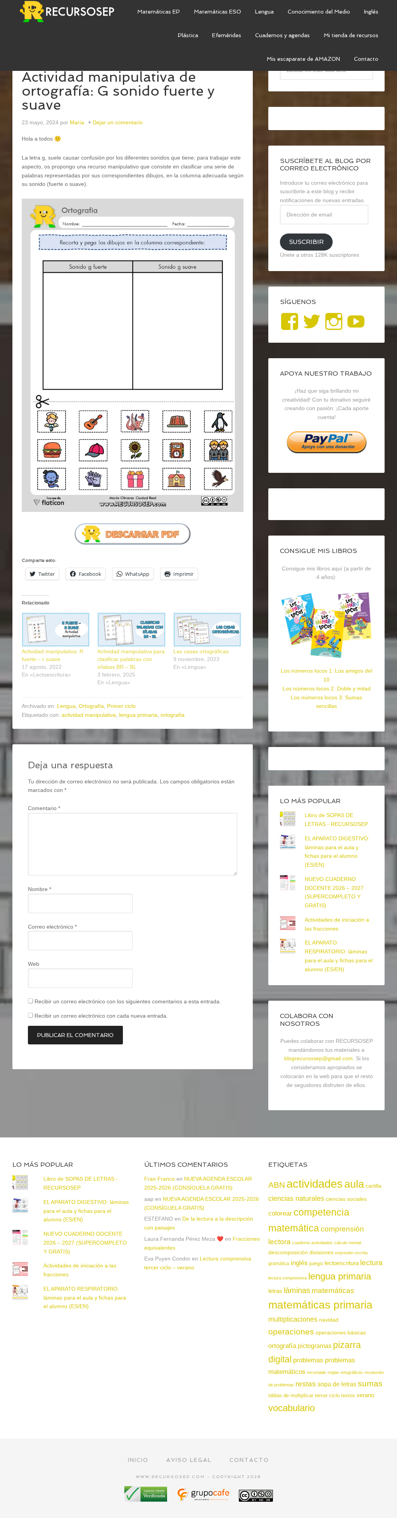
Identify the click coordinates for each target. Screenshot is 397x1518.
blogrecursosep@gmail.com (318, 1058)
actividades (315, 1183)
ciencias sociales (346, 1199)
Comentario (44, 808)
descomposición (288, 1252)
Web (33, 964)
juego (316, 1263)
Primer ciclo (121, 706)
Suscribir (306, 242)
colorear (280, 1213)
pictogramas (314, 1345)
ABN (276, 1184)
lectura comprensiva (287, 1278)
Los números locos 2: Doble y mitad (327, 688)
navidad (328, 1320)
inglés (299, 1263)
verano (365, 1395)
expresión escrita (351, 1252)
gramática (278, 1263)
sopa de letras (337, 1384)
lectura (371, 1263)
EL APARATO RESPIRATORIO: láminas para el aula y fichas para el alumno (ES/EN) (84, 1298)
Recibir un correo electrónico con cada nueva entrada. (101, 1016)
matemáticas (333, 1290)
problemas (308, 1360)
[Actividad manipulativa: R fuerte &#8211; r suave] (56, 629)
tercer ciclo (327, 1395)
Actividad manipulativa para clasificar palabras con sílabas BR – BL (131, 659)
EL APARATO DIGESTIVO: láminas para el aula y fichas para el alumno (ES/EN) (86, 1211)
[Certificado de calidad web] (146, 1499)
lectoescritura (342, 1263)
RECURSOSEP (70, 11)
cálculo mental (347, 1242)
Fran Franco (159, 1179)
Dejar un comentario (118, 122)
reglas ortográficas (345, 1372)
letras (275, 1291)
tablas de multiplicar (290, 1395)
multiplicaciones (293, 1319)
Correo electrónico (52, 927)
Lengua (66, 706)
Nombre (39, 889)
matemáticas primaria (320, 1305)
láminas (297, 1290)
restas (305, 1384)
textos (348, 1395)
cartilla (373, 1186)
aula (354, 1184)
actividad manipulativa (89, 715)
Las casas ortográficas (201, 651)
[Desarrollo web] (204, 1499)
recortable (316, 1372)
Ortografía (91, 706)
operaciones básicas (341, 1332)
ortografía (173, 715)
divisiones (321, 1252)
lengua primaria (138, 715)
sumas (370, 1383)
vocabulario (291, 1408)
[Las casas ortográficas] (207, 629)
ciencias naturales (296, 1198)
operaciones (291, 1331)
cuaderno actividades (312, 1242)
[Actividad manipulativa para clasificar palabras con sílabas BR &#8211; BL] (131, 629)
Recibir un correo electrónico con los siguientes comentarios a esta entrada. (128, 1001)
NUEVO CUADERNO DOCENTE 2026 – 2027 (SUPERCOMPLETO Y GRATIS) (85, 1243)
